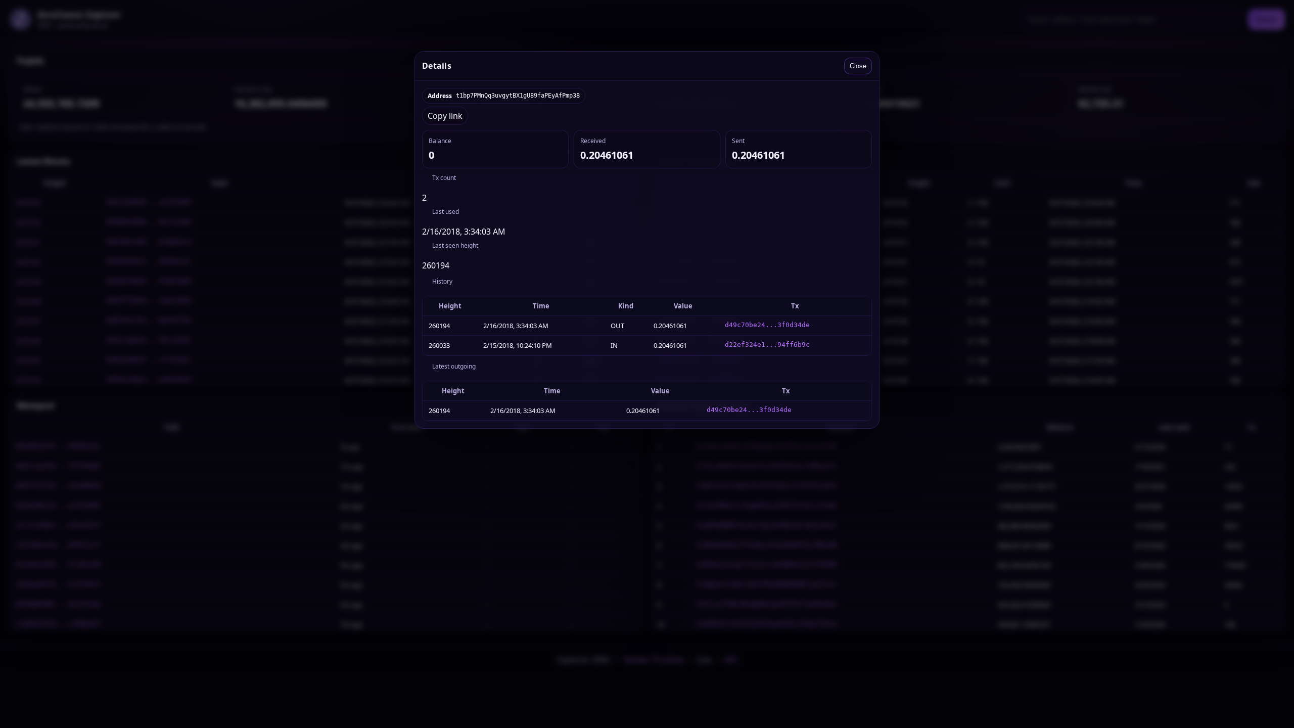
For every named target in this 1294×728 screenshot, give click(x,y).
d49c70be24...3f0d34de (767, 325)
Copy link (445, 115)
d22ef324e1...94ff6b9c (767, 344)
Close (858, 66)
